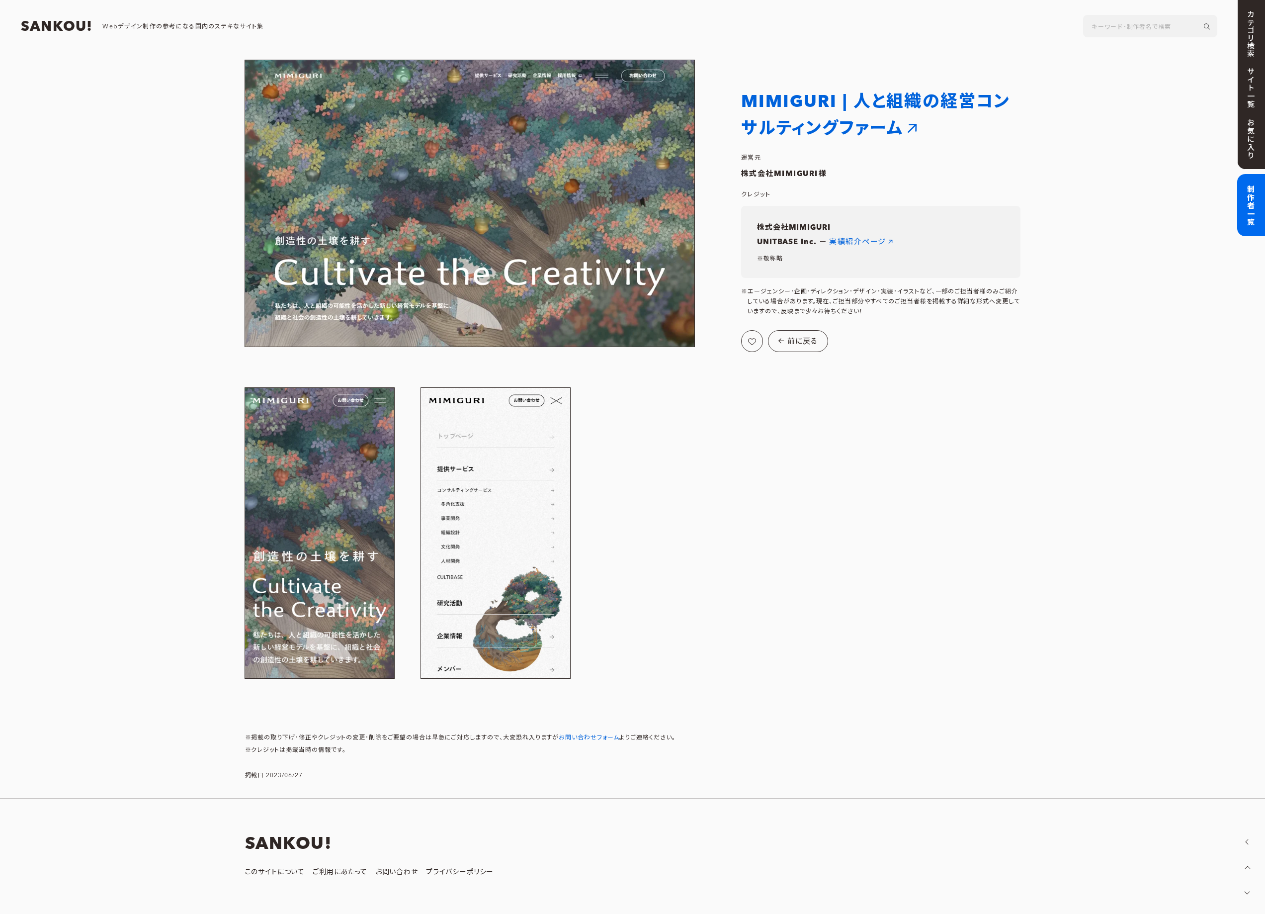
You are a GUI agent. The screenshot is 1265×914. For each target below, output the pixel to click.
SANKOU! (56, 27)
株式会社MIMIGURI (779, 174)
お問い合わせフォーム (589, 737)
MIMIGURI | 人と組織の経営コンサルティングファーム (875, 115)
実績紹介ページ (857, 242)
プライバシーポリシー (460, 872)
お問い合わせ (396, 872)
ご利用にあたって (340, 872)
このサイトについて (275, 872)
